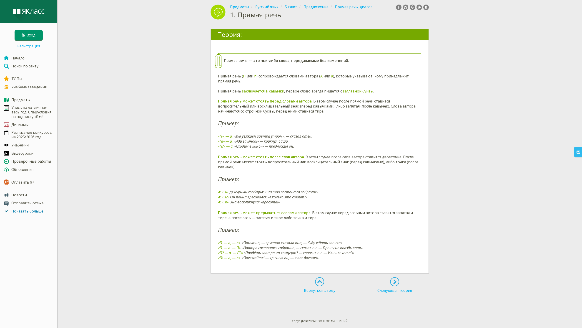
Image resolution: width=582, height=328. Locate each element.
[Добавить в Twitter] (419, 7)
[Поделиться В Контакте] (426, 7)
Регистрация (28, 46)
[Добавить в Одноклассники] (412, 7)
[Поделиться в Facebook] (398, 7)
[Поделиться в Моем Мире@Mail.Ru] (405, 7)
